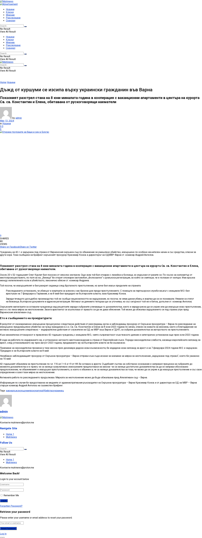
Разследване (13, 17)
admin (19, 118)
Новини (10, 9)
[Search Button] (25, 26)
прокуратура (36, 390)
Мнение (10, 15)
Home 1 (10, 434)
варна (9, 390)
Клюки (10, 12)
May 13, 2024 (7, 120)
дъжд (16, 390)
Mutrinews (11, 437)
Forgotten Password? (11, 506)
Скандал (10, 20)
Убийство (48, 390)
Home (3, 82)
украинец (58, 390)
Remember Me (11, 495)
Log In (3, 533)
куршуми (24, 390)
